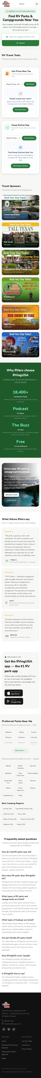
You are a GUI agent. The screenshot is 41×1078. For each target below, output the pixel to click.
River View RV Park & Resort (19, 562)
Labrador (33, 766)
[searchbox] (23, 37)
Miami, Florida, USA (9, 819)
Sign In (21, 4)
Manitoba (8, 773)
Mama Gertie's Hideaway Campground (21, 603)
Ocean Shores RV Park (17, 637)
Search (22, 43)
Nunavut (33, 781)
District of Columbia (34, 744)
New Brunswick (20, 774)
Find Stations (29, 138)
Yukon (20, 795)
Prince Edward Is (20, 789)
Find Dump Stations (20, 166)
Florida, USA (7, 809)
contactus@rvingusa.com (13, 1024)
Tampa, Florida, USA (27, 819)
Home (4, 1041)
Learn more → (12, 500)
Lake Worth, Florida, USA (24, 809)
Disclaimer (21, 1072)
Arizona (33, 732)
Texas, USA (21, 814)
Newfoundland (33, 773)
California (21, 737)
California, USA (8, 814)
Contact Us (26, 1045)
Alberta (8, 766)
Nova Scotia (20, 782)
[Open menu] (36, 3)
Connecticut (8, 743)
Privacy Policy (27, 1049)
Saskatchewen (8, 795)
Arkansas (8, 737)
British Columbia (20, 767)
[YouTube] (9, 1029)
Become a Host (11, 495)
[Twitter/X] (14, 1029)
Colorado (34, 737)
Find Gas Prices (20, 110)
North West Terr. (8, 782)
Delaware (21, 743)
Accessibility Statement (9, 1072)
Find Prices (30, 84)
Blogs (4, 1058)
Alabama (8, 732)
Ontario (8, 788)
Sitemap (29, 1072)
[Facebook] (4, 1029)
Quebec (33, 788)
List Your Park (27, 1041)
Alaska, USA (21, 824)
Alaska (21, 732)
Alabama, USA (8, 824)
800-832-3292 (9, 1021)
